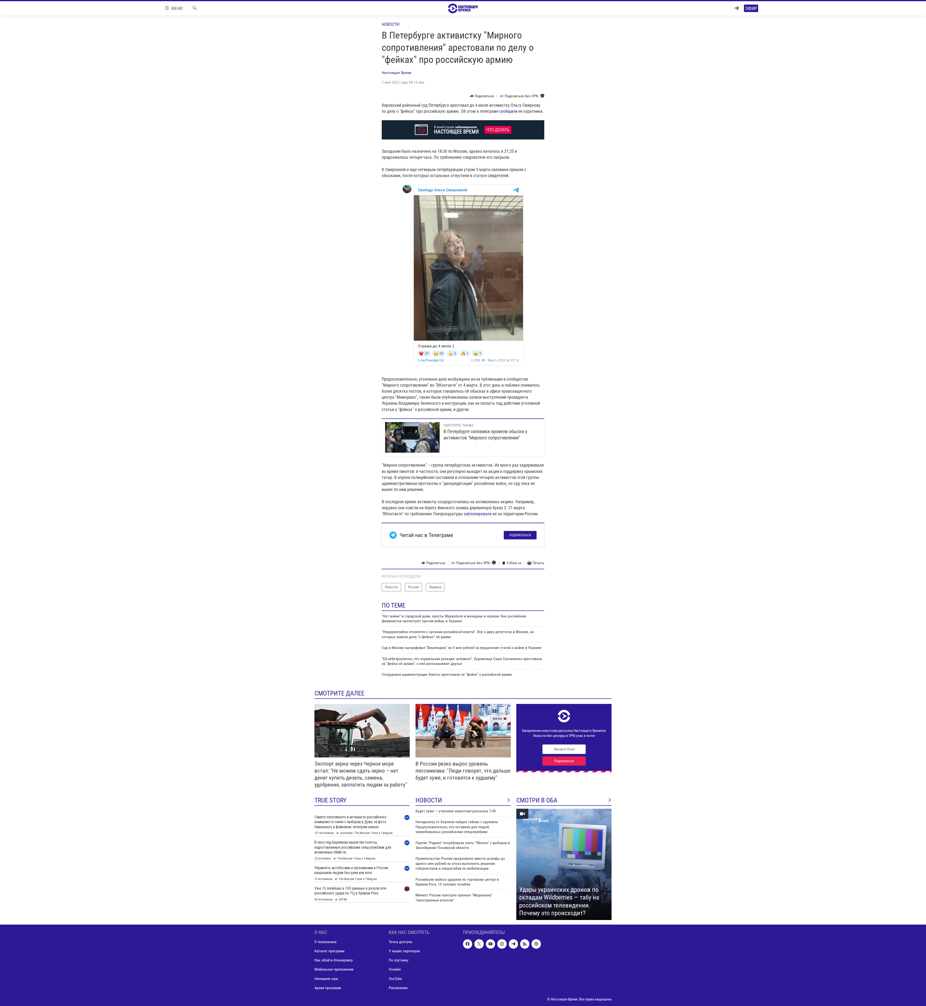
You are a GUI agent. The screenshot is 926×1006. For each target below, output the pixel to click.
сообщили (508, 111)
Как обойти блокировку (333, 960)
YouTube (395, 978)
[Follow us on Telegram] (513, 943)
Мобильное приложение (334, 969)
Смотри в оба (537, 800)
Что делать (497, 129)
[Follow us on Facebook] (467, 943)
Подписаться (520, 535)
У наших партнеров (404, 951)
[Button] (482, 96)
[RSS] (524, 943)
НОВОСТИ (428, 800)
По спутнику (399, 960)
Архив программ (327, 987)
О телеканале (325, 942)
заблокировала (478, 513)
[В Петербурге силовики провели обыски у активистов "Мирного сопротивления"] (412, 437)
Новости (390, 24)
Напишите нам (326, 978)
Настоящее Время (396, 72)
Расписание (398, 987)
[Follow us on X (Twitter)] (478, 943)
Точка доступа (400, 942)
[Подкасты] (536, 943)
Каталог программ (329, 951)
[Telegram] (736, 8)
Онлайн (395, 969)
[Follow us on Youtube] (490, 943)
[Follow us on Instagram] (501, 943)
